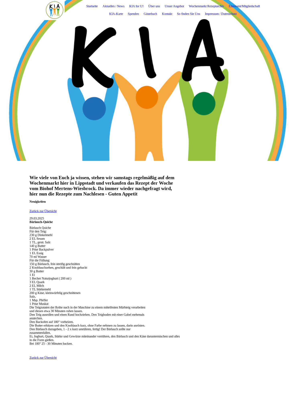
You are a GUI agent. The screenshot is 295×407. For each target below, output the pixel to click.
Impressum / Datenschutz (221, 13)
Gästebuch (150, 13)
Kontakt (167, 13)
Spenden (133, 13)
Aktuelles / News (113, 6)
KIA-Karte (116, 13)
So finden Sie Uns (188, 13)
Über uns (154, 6)
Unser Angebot (174, 6)
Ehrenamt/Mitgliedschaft (244, 6)
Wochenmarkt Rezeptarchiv (206, 6)
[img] (55, 10)
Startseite (92, 6)
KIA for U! (136, 6)
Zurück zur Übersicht (43, 211)
